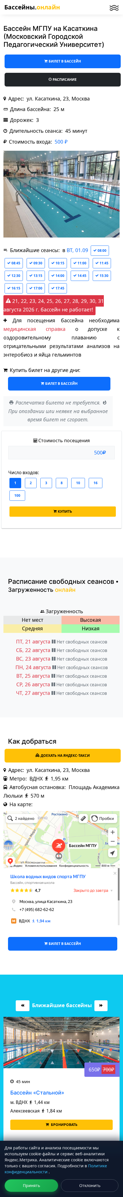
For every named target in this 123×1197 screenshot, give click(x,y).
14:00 (59, 275)
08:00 (101, 250)
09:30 (37, 263)
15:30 (103, 275)
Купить (65, 511)
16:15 (15, 288)
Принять (31, 1185)
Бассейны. (32, 7)
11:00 (81, 263)
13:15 (37, 275)
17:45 (59, 288)
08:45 (15, 263)
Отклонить (89, 1185)
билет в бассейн (65, 61)
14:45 (81, 275)
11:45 (103, 263)
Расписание (65, 79)
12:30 (15, 275)
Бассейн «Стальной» (37, 1092)
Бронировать (64, 1124)
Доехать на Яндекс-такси (65, 755)
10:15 (59, 263)
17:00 (37, 288)
